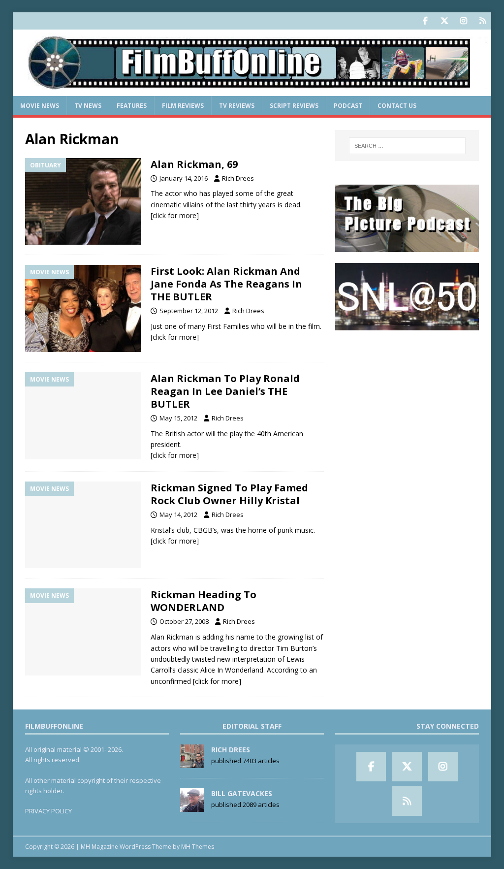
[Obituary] (83, 201)
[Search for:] (407, 145)
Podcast (348, 105)
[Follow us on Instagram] (463, 21)
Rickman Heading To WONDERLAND (203, 601)
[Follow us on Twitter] (444, 21)
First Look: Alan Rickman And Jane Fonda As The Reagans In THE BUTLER (226, 283)
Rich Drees (238, 178)
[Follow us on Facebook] (425, 21)
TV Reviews (236, 105)
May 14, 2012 (178, 514)
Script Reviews (294, 105)
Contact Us (397, 105)
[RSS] (482, 21)
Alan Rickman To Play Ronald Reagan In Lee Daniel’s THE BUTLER (225, 391)
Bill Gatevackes (241, 793)
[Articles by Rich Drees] (192, 763)
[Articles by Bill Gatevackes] (192, 807)
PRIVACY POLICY (48, 810)
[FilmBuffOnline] (252, 90)
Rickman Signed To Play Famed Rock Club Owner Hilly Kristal (229, 494)
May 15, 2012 (178, 418)
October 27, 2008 (184, 621)
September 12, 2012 (188, 310)
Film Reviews (183, 105)
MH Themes (197, 846)
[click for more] (175, 215)
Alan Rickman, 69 (194, 164)
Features (132, 105)
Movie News (39, 105)
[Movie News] (83, 308)
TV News (87, 105)
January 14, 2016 (183, 178)
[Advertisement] (407, 403)
